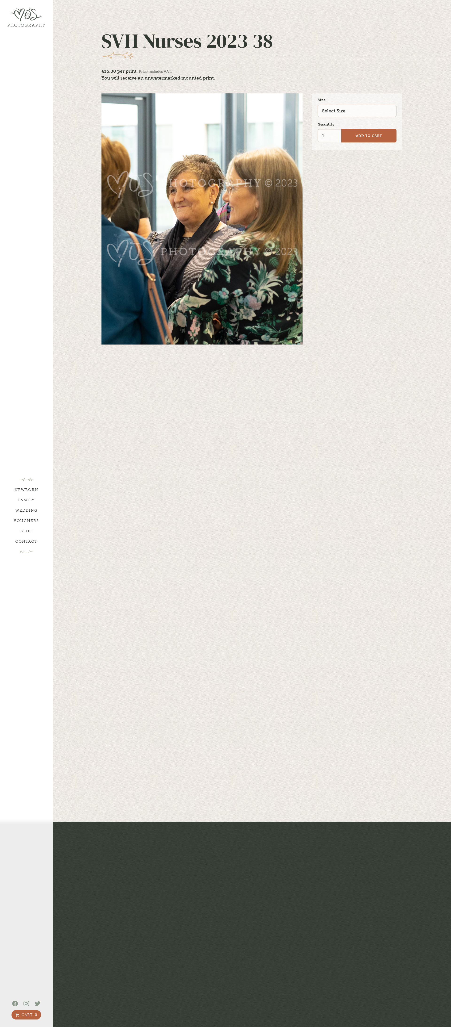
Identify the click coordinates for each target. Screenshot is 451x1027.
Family (26, 500)
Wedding (26, 510)
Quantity (326, 124)
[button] (26, 1014)
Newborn (26, 489)
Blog (26, 531)
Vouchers (26, 520)
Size (322, 100)
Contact (26, 541)
